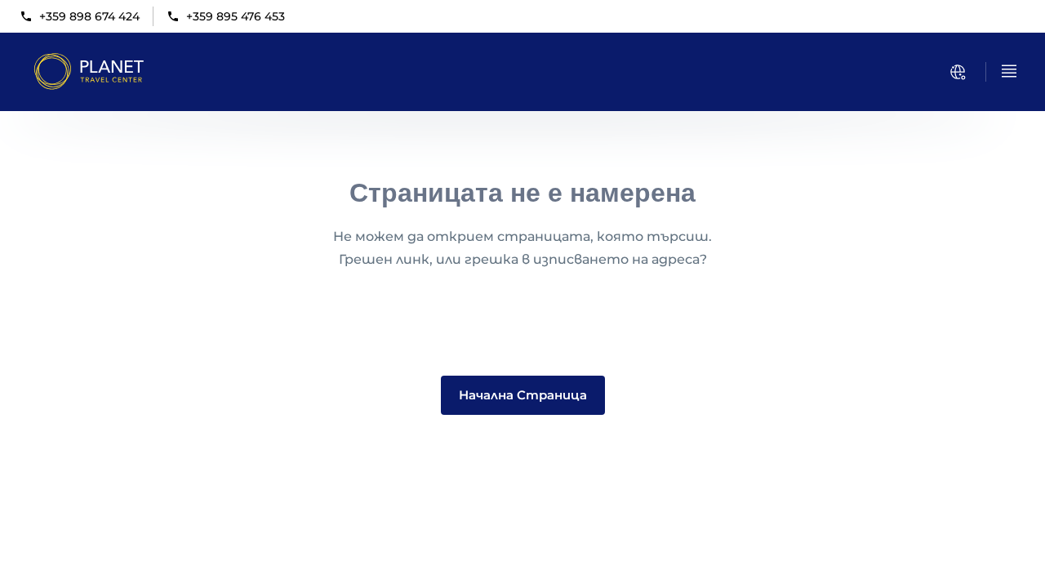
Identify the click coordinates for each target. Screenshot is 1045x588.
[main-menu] (1009, 71)
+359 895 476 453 (235, 16)
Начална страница (523, 395)
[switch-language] (957, 72)
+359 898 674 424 (89, 16)
